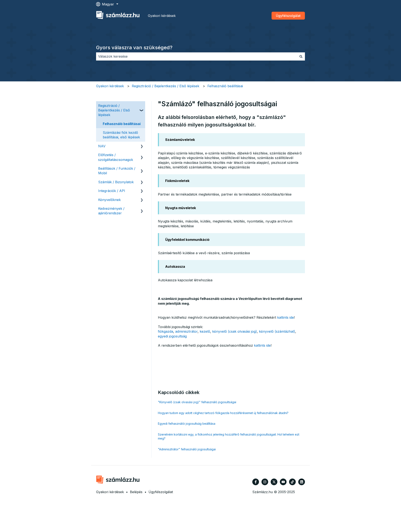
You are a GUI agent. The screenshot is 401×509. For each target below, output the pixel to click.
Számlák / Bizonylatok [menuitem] (116, 182)
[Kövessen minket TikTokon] (292, 482)
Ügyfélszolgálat (288, 16)
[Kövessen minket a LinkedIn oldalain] (301, 482)
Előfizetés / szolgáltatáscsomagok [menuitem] (115, 157)
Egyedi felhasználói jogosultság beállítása (186, 423)
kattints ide (285, 317)
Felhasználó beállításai (225, 86)
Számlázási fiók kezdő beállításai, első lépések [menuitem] (121, 134)
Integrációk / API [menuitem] (111, 191)
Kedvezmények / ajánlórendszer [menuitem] (111, 210)
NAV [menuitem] (101, 146)
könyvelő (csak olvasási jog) (234, 331)
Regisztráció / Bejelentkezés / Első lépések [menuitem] (114, 110)
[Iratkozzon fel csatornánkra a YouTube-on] (283, 482)
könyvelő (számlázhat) (277, 331)
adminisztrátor (186, 331)
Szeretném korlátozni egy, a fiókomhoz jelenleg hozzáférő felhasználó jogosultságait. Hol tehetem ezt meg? (228, 436)
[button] (141, 106)
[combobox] (196, 56)
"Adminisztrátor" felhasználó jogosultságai (187, 449)
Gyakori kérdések (162, 16)
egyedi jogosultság (172, 336)
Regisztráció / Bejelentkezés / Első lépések (165, 86)
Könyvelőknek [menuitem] (109, 200)
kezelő (205, 331)
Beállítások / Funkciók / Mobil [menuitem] (116, 170)
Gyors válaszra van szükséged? (134, 47)
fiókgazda (165, 331)
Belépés (136, 492)
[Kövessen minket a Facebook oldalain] (255, 482)
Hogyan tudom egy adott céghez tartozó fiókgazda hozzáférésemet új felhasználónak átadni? (223, 413)
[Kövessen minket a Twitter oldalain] (274, 482)
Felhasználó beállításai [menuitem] (122, 124)
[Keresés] (301, 56)
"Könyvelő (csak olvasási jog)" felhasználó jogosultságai (197, 402)
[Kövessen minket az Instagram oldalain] (264, 482)
